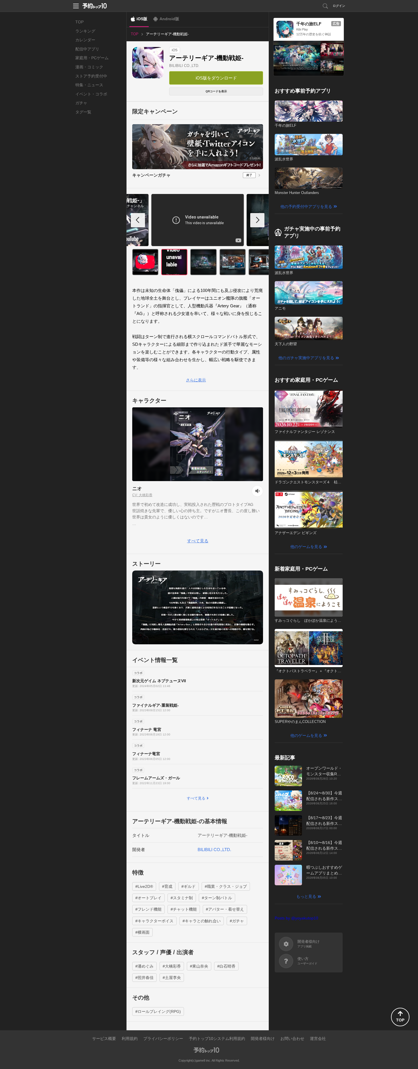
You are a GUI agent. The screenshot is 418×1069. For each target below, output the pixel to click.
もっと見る (306, 896)
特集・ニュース (89, 85)
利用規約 (130, 1038)
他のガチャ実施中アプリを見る (306, 357)
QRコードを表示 (216, 91)
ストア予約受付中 (91, 76)
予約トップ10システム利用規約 (217, 1038)
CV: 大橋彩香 (142, 495)
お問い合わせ (292, 1038)
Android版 (169, 19)
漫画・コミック (89, 67)
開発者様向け (263, 1038)
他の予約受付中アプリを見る (306, 206)
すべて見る (197, 540)
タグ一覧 (83, 112)
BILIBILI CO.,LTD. (184, 66)
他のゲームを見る (306, 546)
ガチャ (81, 103)
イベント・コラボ (91, 94)
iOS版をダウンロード (216, 77)
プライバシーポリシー (163, 1038)
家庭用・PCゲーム (92, 58)
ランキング (85, 31)
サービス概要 (104, 1038)
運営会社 (318, 1038)
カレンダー (85, 40)
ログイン (339, 5)
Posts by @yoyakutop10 (296, 918)
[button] (257, 220)
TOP (79, 22)
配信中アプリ (87, 49)
